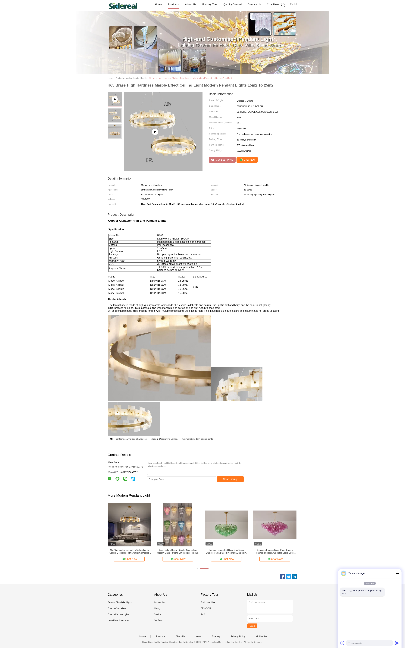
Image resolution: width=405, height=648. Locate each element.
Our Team (158, 620)
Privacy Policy (238, 636)
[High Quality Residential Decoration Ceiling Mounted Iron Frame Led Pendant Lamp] (129, 524)
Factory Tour (210, 4)
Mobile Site (261, 636)
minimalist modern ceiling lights (197, 439)
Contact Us (254, 4)
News (199, 636)
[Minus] (397, 573)
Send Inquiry (230, 479)
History (157, 608)
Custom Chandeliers (117, 608)
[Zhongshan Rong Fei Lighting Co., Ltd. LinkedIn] (294, 576)
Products (173, 4)
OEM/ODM (206, 608)
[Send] (397, 642)
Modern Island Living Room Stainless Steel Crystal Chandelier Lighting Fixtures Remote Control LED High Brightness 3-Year (275, 551)
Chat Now (273, 4)
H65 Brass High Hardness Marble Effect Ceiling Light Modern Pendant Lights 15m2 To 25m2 (190, 78)
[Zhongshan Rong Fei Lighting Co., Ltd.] (123, 5)
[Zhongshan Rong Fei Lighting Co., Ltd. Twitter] (288, 576)
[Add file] (342, 642)
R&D (203, 614)
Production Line (208, 602)
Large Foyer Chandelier (118, 620)
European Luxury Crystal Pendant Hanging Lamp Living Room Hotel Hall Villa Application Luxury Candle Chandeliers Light (226, 551)
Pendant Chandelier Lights (120, 602)
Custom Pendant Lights (118, 614)
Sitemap (216, 636)
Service (157, 614)
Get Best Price (224, 159)
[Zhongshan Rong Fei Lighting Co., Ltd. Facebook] (282, 576)
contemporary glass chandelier (131, 439)
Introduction (159, 602)
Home (158, 4)
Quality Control (233, 4)
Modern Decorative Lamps (164, 439)
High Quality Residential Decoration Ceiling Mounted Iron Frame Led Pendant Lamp (129, 551)
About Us (190, 4)
